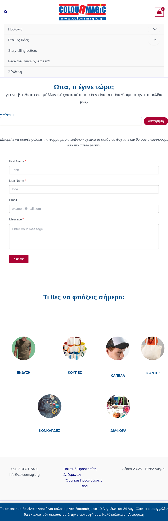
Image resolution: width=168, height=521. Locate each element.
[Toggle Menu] (154, 29)
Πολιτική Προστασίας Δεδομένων (80, 472)
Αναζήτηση (7, 114)
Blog (84, 486)
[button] (6, 12)
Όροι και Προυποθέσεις (84, 480)
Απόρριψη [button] (136, 515)
